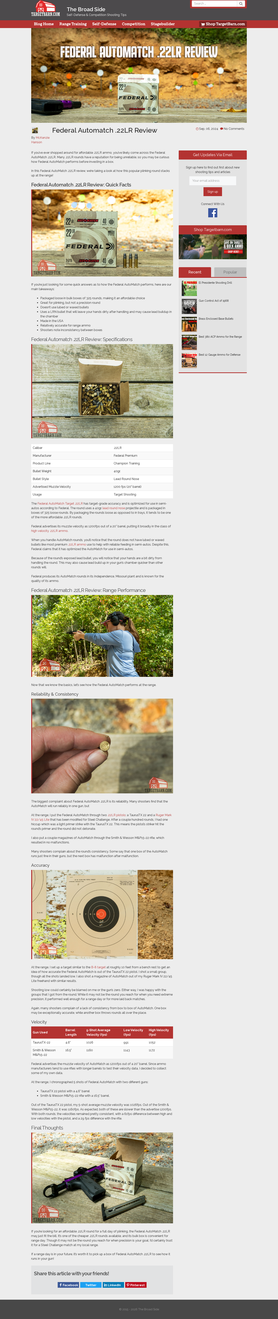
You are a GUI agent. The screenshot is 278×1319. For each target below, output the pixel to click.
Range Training (73, 24)
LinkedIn (114, 1285)
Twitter (90, 1285)
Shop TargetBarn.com (225, 24)
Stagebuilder (163, 24)
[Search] (241, 3)
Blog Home (44, 24)
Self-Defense (104, 24)
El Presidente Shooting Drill (215, 282)
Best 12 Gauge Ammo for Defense (219, 354)
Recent (194, 272)
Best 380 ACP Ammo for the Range (220, 336)
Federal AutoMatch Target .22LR (60, 503)
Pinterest (137, 1285)
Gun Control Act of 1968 (214, 300)
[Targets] (45, 14)
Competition (133, 24)
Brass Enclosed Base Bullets (216, 318)
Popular (230, 272)
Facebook (70, 1285)
